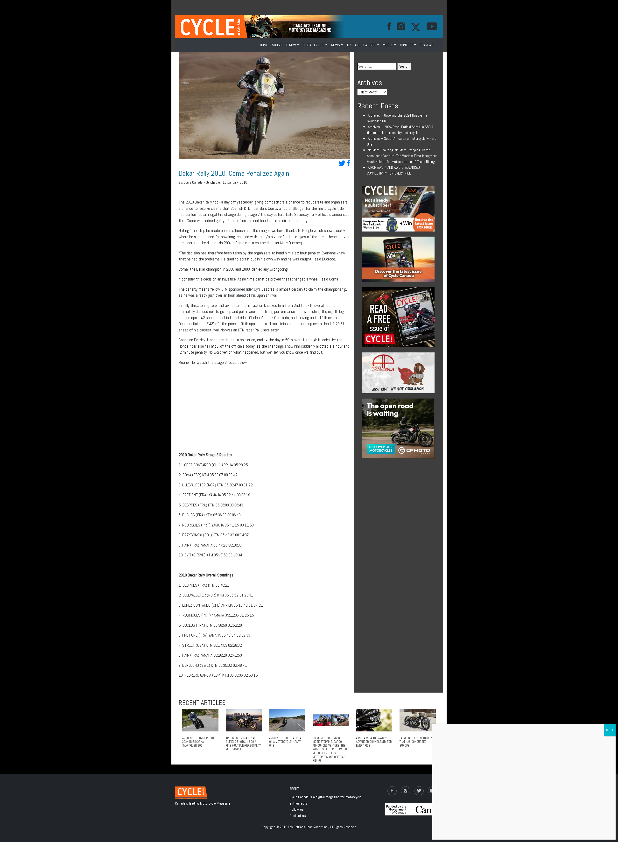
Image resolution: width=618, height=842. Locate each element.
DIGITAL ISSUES (313, 45)
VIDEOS (388, 45)
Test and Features (361, 45)
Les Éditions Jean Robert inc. (308, 827)
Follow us (297, 809)
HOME (264, 45)
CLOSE (610, 730)
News (335, 45)
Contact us (298, 815)
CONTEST (406, 45)
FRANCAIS (427, 45)
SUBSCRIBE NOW (284, 45)
